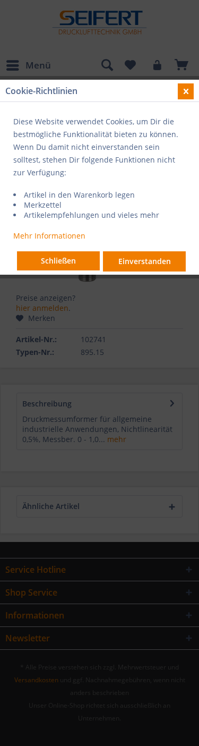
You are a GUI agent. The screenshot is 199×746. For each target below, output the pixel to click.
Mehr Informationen (49, 236)
